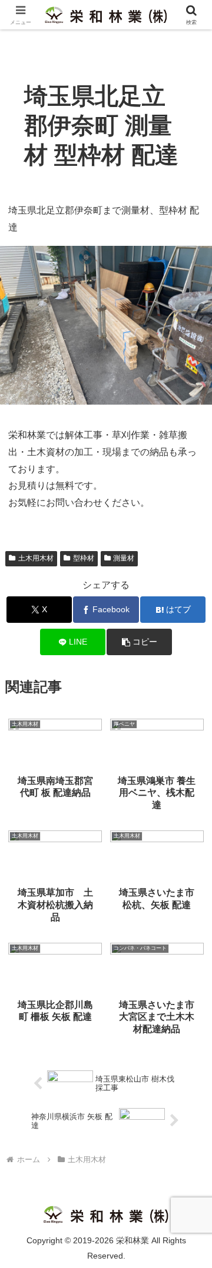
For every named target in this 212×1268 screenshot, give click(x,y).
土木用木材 (36, 558)
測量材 (123, 558)
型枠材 (83, 558)
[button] (139, 642)
